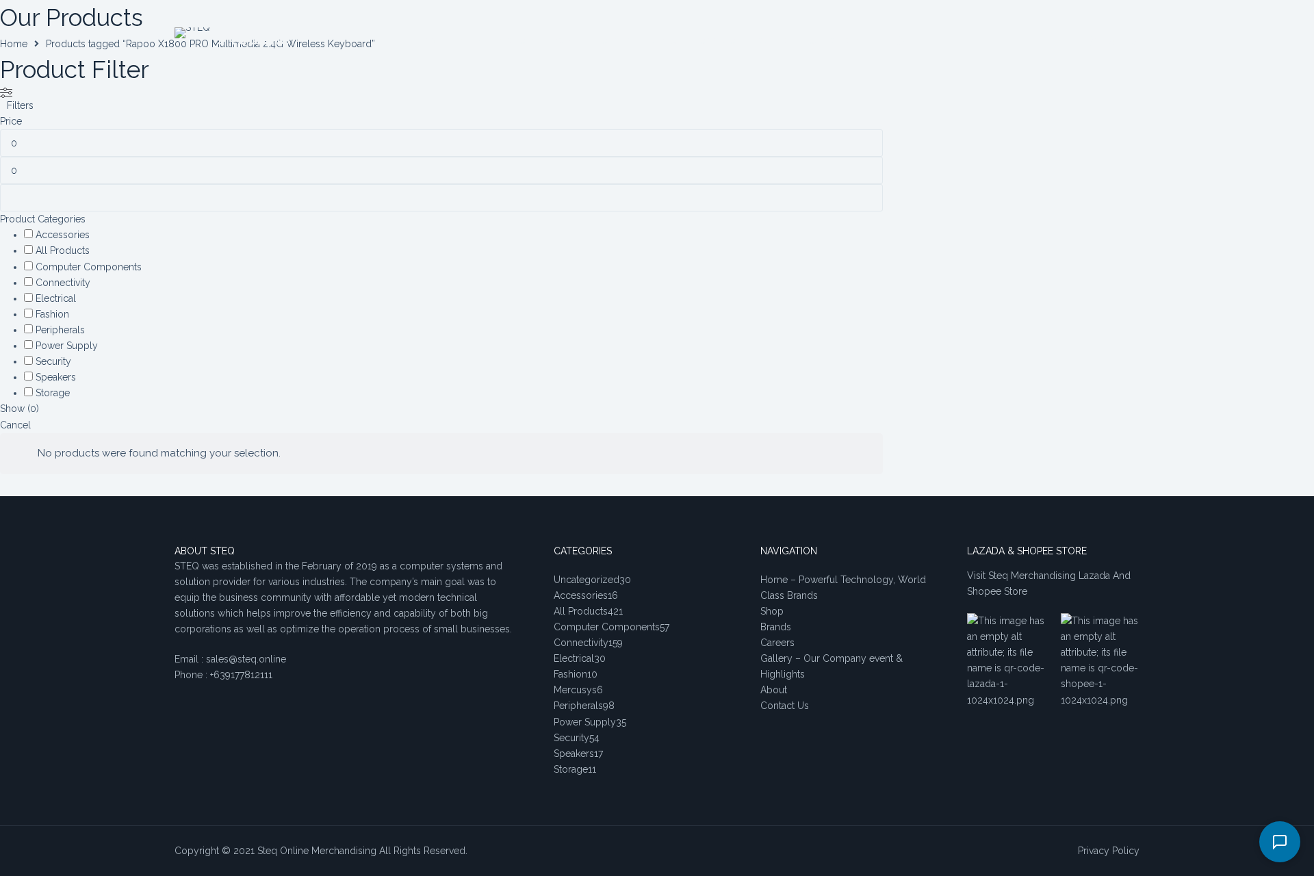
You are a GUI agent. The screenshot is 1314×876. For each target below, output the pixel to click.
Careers (777, 642)
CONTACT (720, 41)
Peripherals (60, 329)
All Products (63, 250)
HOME (429, 41)
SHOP (469, 41)
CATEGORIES (834, 41)
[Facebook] (1093, 41)
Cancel (15, 425)
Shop (772, 611)
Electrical (56, 298)
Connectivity (63, 282)
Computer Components (89, 266)
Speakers (56, 377)
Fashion (52, 314)
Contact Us (784, 705)
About (773, 689)
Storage (53, 392)
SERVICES (516, 41)
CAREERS (618, 41)
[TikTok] (1114, 41)
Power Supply (67, 345)
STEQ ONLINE (253, 41)
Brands (775, 626)
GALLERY (774, 41)
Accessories (63, 234)
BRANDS (568, 41)
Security (53, 361)
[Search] (899, 41)
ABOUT (667, 41)
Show (19, 408)
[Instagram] (1134, 41)
